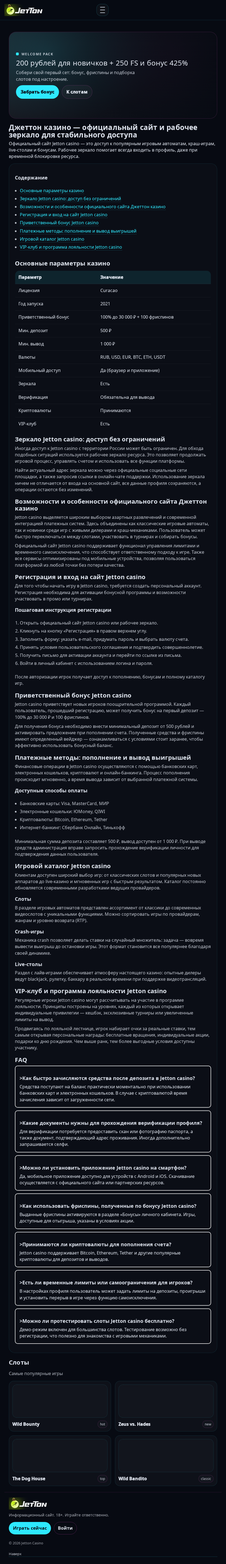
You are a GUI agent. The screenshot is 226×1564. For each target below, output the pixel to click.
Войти (65, 1528)
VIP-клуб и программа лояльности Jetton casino (71, 247)
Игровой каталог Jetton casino (52, 239)
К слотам (77, 92)
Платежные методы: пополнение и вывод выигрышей (78, 231)
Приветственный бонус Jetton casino (59, 223)
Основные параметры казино (52, 191)
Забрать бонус (37, 92)
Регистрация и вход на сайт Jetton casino (63, 215)
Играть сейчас (30, 1528)
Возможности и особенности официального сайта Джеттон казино (93, 207)
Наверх (15, 1553)
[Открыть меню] (102, 10)
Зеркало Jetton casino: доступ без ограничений (70, 199)
